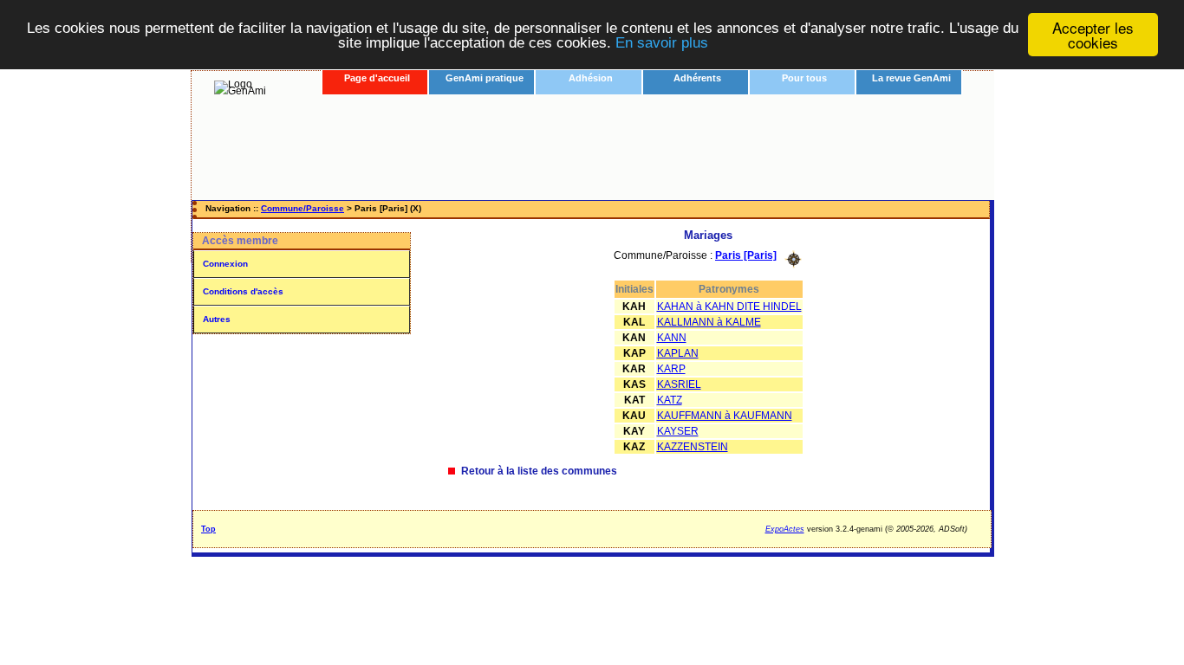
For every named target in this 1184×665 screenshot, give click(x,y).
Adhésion (591, 78)
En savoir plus (661, 43)
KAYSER (678, 431)
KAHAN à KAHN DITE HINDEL (729, 306)
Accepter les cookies (1093, 34)
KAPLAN (678, 353)
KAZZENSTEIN (692, 447)
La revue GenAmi (911, 78)
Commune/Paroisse (302, 208)
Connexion (225, 263)
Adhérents (697, 78)
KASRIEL (679, 384)
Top (208, 529)
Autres (217, 319)
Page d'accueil (377, 78)
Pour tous (804, 78)
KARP (671, 369)
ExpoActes (784, 529)
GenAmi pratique (485, 78)
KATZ (669, 400)
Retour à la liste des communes (539, 471)
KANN (671, 338)
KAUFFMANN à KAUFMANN (724, 416)
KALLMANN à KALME (709, 322)
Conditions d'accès (243, 291)
